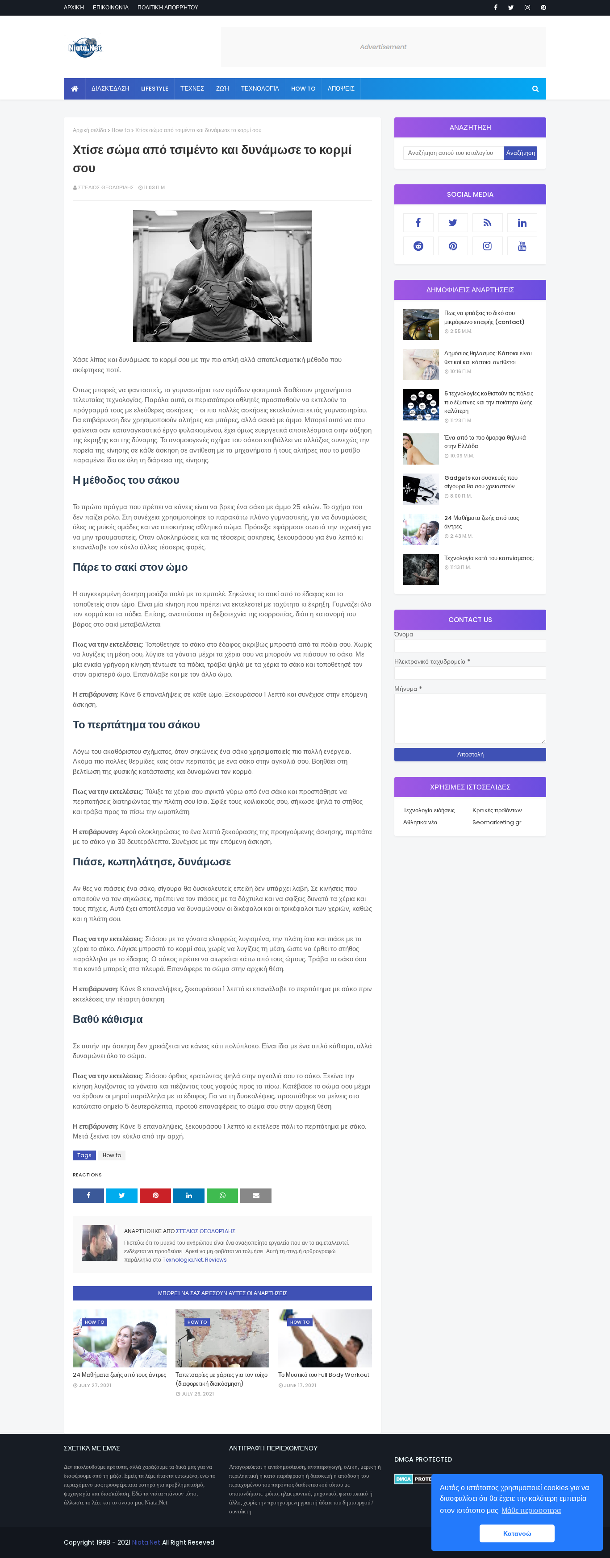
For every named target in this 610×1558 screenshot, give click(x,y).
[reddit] (418, 246)
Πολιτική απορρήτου (168, 7)
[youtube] (522, 246)
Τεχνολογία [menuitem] (260, 88)
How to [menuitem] (303, 88)
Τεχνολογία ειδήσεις (429, 810)
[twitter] (511, 7)
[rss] (487, 222)
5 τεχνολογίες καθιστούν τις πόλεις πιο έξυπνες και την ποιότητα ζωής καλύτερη (488, 402)
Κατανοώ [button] (517, 1533)
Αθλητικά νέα (420, 822)
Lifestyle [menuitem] (154, 88)
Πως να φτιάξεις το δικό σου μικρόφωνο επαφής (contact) (484, 317)
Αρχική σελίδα (89, 130)
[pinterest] (542, 7)
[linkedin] (522, 222)
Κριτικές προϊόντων (497, 810)
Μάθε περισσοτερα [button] (531, 1510)
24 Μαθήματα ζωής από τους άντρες (119, 1375)
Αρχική (74, 7)
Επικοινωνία (111, 7)
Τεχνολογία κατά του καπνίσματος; (489, 558)
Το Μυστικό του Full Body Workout (323, 1375)
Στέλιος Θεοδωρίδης (106, 187)
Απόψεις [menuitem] (341, 88)
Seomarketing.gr (497, 822)
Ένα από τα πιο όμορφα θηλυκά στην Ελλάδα (485, 442)
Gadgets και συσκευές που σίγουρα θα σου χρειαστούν (481, 482)
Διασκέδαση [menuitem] (110, 88)
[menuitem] (75, 89)
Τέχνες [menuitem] (192, 88)
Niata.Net (146, 1542)
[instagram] (527, 7)
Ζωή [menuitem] (222, 88)
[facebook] (496, 7)
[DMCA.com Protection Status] (421, 1482)
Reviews (216, 1259)
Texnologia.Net (183, 1259)
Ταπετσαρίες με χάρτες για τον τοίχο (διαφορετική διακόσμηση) (221, 1379)
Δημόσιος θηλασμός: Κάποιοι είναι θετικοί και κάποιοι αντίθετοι (488, 357)
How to (121, 130)
